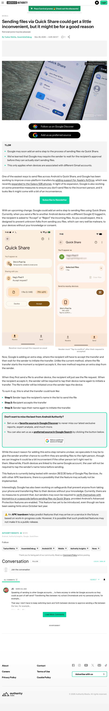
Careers (6, 671)
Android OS (48, 548)
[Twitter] (92, 665)
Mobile (5, 16)
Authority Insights (10, 533)
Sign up (102, 561)
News (25, 533)
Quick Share (34, 536)
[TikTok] (106, 665)
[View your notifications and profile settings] (104, 579)
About (5, 665)
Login (103, 2)
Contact (41, 665)
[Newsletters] (99, 665)
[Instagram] (79, 665)
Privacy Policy (9, 677)
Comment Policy (70, 555)
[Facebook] (73, 665)
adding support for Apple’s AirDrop (74, 180)
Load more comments (54, 614)
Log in (96, 561)
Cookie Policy (44, 677)
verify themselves (86, 494)
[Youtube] (86, 665)
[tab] (11, 580)
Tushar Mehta (10, 37)
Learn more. (77, 12)
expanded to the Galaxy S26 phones (32, 183)
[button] (54, 2)
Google (26, 536)
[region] (54, 605)
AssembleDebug (24, 37)
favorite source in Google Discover (39, 423)
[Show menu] (2, 2)
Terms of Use (43, 671)
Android (5, 536)
